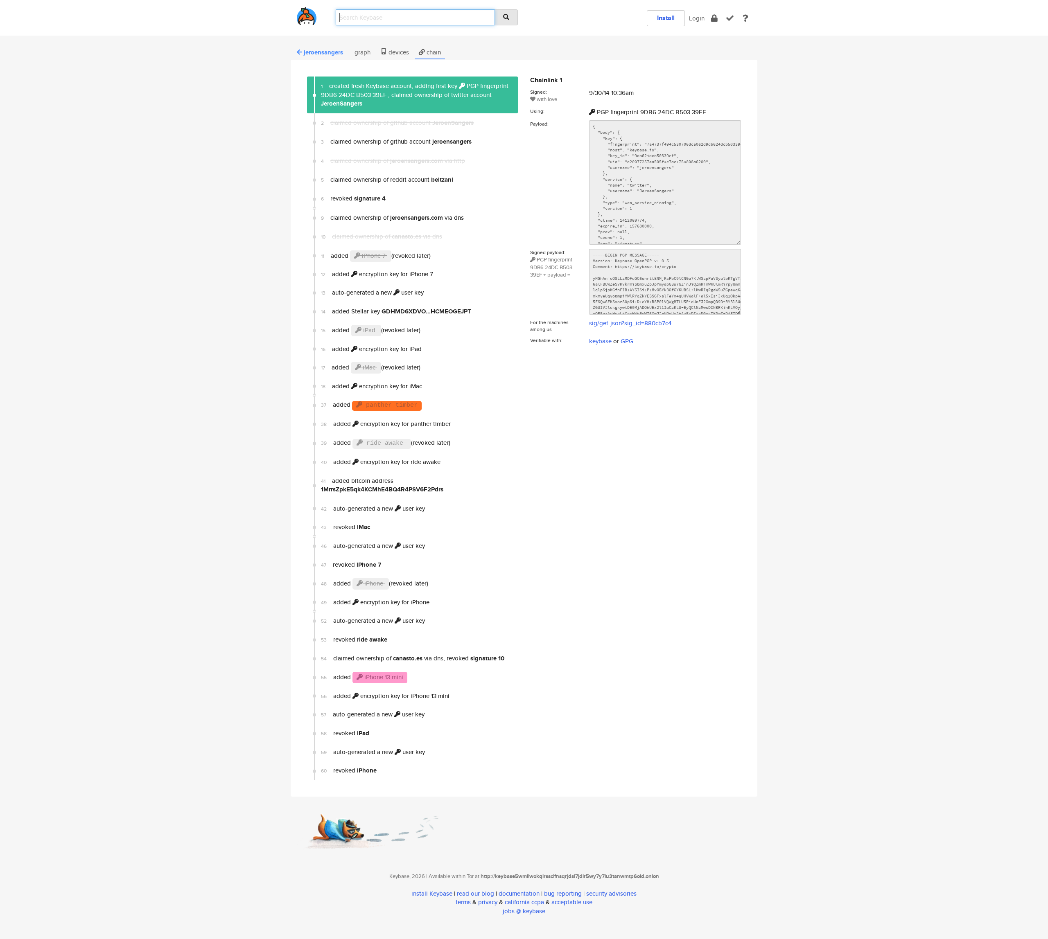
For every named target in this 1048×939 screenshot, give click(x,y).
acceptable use (571, 902)
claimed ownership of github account (396, 141)
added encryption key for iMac (371, 386)
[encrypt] (714, 18)
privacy (487, 902)
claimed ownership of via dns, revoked (412, 658)
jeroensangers (323, 52)
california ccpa (524, 902)
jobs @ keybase (524, 911)
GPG (627, 341)
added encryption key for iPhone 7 (377, 274)
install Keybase (431, 893)
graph (361, 52)
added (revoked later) (376, 255)
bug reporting (563, 893)
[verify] (730, 18)
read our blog (475, 893)
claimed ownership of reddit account (387, 179)
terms (463, 902)
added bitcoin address (382, 485)
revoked (353, 198)
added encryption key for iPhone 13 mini (385, 695)
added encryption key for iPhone (375, 602)
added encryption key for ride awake (380, 461)
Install (666, 18)
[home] (306, 14)
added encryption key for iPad (371, 349)
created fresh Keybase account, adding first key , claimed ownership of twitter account (414, 94)
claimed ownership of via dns (392, 217)
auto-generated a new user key (372, 292)
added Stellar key (396, 311)
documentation (519, 893)
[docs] (745, 18)
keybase (600, 341)
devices (398, 52)
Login (697, 18)
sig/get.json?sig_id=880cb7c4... (633, 323)
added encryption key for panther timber (386, 423)
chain (433, 52)
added (369, 404)
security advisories (611, 893)
